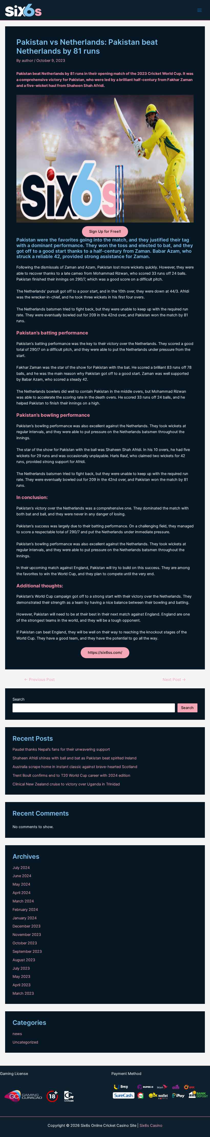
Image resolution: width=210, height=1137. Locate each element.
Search (19, 699)
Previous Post (39, 680)
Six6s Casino (151, 1125)
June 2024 (22, 876)
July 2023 (21, 968)
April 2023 (21, 985)
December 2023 (26, 926)
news (17, 1033)
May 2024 (21, 884)
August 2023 (24, 960)
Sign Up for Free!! (105, 231)
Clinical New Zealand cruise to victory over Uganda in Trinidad (66, 784)
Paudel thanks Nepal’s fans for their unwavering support (61, 749)
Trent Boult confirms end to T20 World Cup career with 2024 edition (71, 775)
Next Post (174, 680)
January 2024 (25, 918)
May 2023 (21, 976)
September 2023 (27, 951)
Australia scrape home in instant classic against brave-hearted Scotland (75, 766)
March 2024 (23, 901)
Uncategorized (25, 1042)
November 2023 (27, 934)
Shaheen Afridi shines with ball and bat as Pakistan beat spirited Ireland (74, 758)
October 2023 (25, 943)
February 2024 (25, 909)
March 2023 (23, 993)
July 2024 (21, 867)
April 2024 (21, 892)
